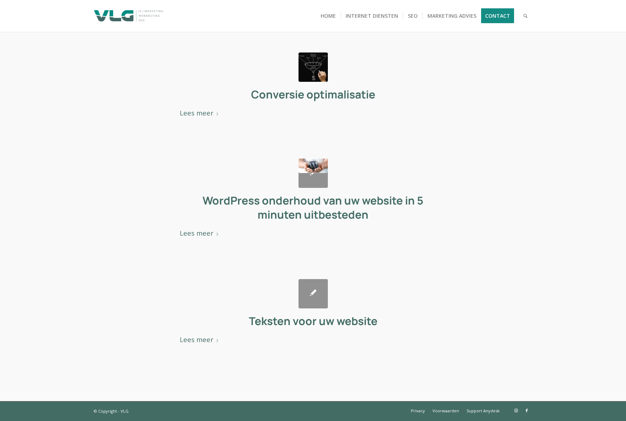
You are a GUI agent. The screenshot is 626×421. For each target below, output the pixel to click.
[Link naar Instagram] (515, 410)
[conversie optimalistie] (313, 67)
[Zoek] (525, 16)
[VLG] (128, 16)
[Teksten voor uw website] (313, 293)
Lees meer (196, 112)
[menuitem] (328, 16)
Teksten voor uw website (313, 320)
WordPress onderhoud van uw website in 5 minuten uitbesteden (313, 207)
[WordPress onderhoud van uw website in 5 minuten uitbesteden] (313, 173)
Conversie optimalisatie (313, 94)
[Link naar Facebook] (526, 410)
